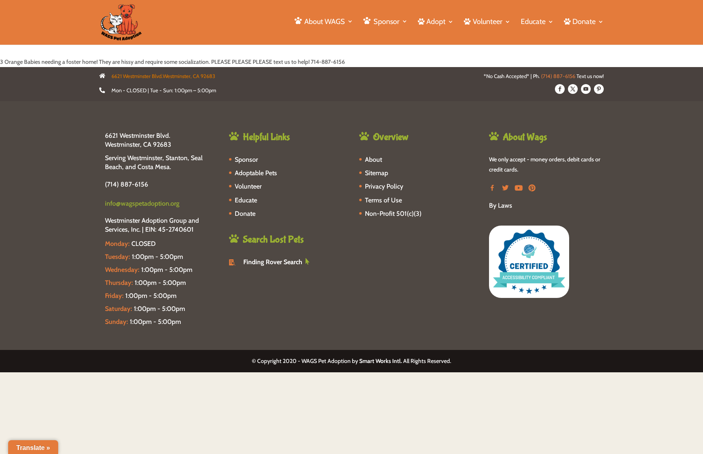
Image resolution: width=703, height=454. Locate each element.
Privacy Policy (384, 186)
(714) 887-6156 (558, 76)
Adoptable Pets (256, 173)
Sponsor (246, 159)
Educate (533, 22)
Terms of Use (383, 200)
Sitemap (376, 173)
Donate (245, 213)
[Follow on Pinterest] (599, 89)
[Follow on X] (573, 89)
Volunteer (248, 186)
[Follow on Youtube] (586, 89)
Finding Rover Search (272, 262)
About (373, 159)
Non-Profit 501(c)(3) (393, 213)
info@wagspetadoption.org (142, 203)
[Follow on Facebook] (560, 89)
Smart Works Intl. (380, 361)
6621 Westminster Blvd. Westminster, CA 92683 (138, 140)
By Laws (500, 205)
